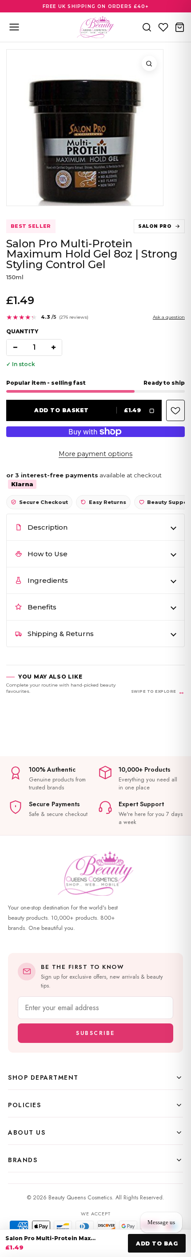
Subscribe (95, 1033)
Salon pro (154, 226)
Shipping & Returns (61, 633)
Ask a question (169, 317)
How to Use (48, 554)
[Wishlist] (163, 27)
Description (48, 527)
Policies (24, 1105)
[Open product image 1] (84, 127)
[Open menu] (14, 27)
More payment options (95, 454)
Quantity (22, 331)
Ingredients (48, 580)
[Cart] (180, 27)
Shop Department (43, 1077)
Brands (22, 1160)
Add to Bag (157, 1243)
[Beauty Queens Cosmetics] (95, 27)
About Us (26, 1132)
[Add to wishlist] (175, 410)
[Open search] (147, 27)
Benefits (42, 607)
